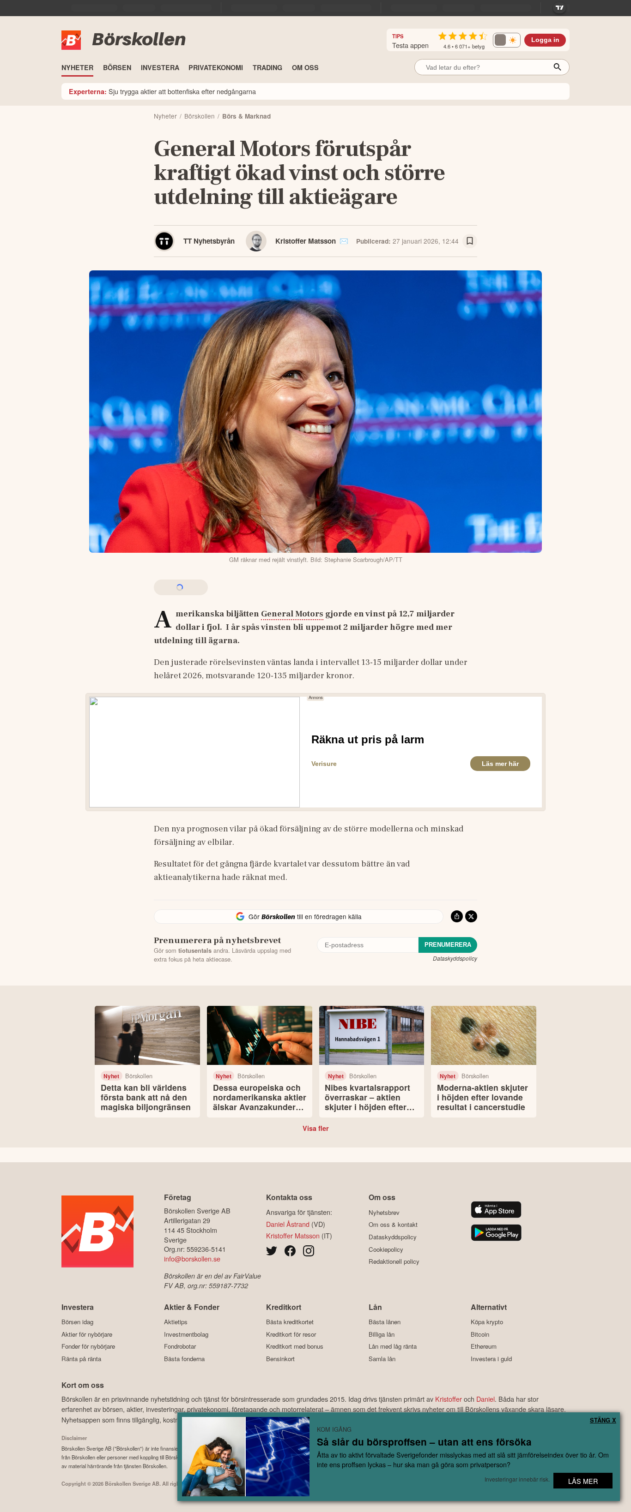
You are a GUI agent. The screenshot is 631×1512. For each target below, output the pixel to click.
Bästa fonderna (184, 1358)
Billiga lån (381, 1334)
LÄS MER (583, 1481)
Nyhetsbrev (384, 1212)
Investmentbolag (186, 1334)
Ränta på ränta (81, 1358)
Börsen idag (77, 1322)
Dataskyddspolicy (455, 958)
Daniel (485, 1399)
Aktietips (176, 1322)
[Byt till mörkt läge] (507, 40)
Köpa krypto (487, 1322)
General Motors (292, 613)
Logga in (545, 39)
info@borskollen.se (192, 1258)
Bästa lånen (384, 1322)
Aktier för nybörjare (86, 1334)
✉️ (344, 241)
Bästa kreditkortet (290, 1322)
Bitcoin (480, 1334)
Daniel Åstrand (287, 1224)
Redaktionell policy (394, 1261)
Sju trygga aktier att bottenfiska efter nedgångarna (162, 91)
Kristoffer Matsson (305, 241)
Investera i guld (491, 1358)
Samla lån (382, 1358)
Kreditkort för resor (291, 1334)
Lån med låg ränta (393, 1346)
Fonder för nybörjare (88, 1346)
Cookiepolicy (386, 1249)
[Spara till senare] (469, 241)
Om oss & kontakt (393, 1224)
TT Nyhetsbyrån (209, 241)
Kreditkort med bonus (294, 1346)
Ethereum (484, 1346)
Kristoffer (448, 1399)
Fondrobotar (180, 1346)
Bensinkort (280, 1358)
